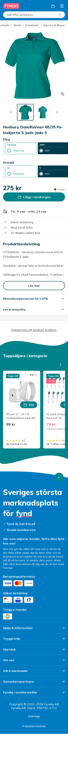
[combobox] (34, 14)
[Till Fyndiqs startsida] (11, 6)
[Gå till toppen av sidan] (58, 477)
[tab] (25, 112)
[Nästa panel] (60, 364)
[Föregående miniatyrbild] (10, 112)
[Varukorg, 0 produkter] (52, 6)
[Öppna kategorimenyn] (61, 6)
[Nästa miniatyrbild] (57, 112)
